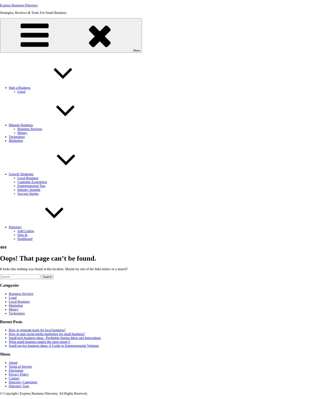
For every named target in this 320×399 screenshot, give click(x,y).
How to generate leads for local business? (37, 330)
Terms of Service (20, 366)
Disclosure (16, 370)
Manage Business (21, 125)
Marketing (16, 140)
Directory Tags (19, 386)
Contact (14, 378)
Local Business (27, 178)
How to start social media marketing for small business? (47, 334)
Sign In (22, 235)
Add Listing (25, 231)
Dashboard (24, 239)
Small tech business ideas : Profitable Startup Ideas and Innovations (55, 338)
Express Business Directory (19, 5)
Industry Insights (28, 190)
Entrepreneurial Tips (31, 186)
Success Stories (28, 193)
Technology (17, 137)
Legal (21, 91)
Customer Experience (32, 182)
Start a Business (19, 87)
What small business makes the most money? (39, 342)
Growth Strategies (21, 174)
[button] (71, 35)
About (13, 362)
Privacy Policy (19, 374)
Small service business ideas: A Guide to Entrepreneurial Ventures (54, 346)
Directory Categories (23, 382)
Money (22, 133)
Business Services (29, 129)
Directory (15, 227)
